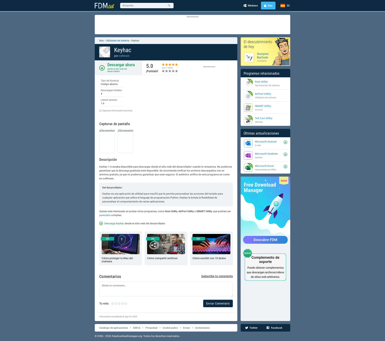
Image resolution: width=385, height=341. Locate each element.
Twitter (253, 327)
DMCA (136, 327)
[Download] (285, 142)
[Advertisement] (192, 25)
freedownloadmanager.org (127, 336)
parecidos (105, 215)
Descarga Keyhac (114, 223)
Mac (101, 40)
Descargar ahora (121, 64)
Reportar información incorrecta (117, 110)
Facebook (276, 327)
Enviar (186, 327)
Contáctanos (202, 327)
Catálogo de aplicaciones (113, 327)
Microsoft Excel (264, 165)
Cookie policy (170, 327)
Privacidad (151, 327)
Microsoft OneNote (266, 153)
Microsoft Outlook (266, 141)
